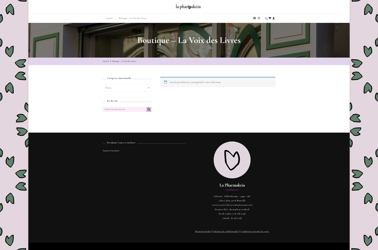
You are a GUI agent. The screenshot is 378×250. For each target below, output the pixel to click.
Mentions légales (203, 231)
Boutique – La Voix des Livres (133, 18)
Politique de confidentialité (226, 231)
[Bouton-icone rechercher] (148, 110)
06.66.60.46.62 (218, 204)
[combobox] (127, 87)
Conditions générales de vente (254, 231)
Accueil (109, 18)
